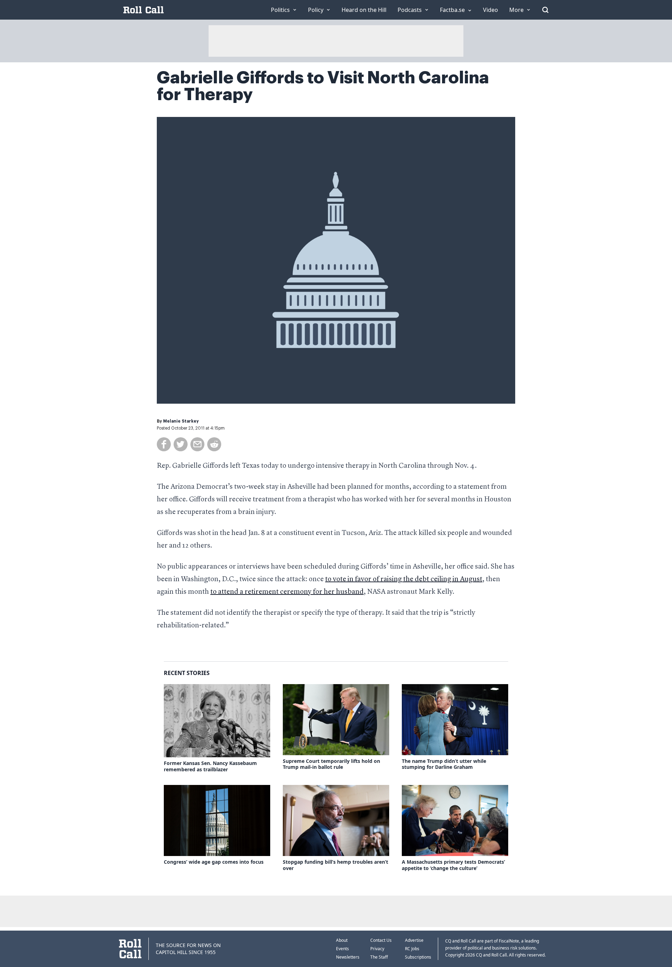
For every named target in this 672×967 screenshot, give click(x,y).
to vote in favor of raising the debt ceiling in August (403, 579)
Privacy (377, 949)
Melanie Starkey (181, 421)
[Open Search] (545, 9)
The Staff (379, 957)
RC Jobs (412, 949)
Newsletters (347, 957)
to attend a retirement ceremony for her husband (287, 592)
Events (342, 949)
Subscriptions (418, 957)
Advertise (414, 940)
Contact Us (381, 940)
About (342, 940)
